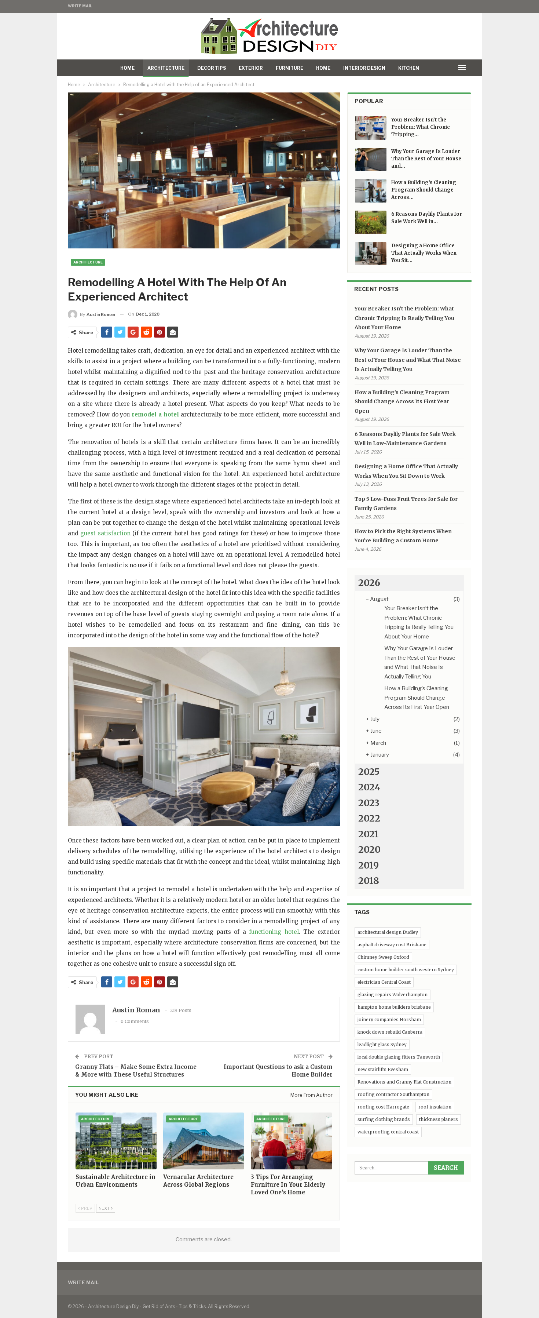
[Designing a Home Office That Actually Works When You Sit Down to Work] (370, 254)
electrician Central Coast (384, 982)
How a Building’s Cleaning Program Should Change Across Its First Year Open (402, 401)
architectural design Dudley (388, 932)
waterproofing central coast (388, 1132)
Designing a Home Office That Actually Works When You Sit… (423, 253)
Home (127, 68)
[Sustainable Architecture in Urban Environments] (116, 1141)
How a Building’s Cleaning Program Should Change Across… (423, 189)
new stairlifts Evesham (383, 1069)
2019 (368, 865)
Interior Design (364, 68)
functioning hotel (273, 931)
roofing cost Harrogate (383, 1107)
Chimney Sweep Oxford (383, 957)
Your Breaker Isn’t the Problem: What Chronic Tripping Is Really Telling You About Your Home (404, 318)
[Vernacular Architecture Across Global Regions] (203, 1141)
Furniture (289, 68)
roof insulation (434, 1107)
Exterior (251, 68)
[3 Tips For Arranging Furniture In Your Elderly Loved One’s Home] (291, 1141)
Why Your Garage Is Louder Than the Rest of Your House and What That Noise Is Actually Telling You (408, 359)
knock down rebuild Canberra (390, 1032)
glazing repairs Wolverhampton (393, 994)
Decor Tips (211, 68)
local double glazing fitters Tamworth (399, 1057)
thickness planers (438, 1119)
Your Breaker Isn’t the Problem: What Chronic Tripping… (420, 127)
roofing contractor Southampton (393, 1094)
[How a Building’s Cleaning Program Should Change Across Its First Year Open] (370, 191)
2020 (369, 849)
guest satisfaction (105, 533)
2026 (369, 583)
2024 (369, 787)
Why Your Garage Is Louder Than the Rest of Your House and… (426, 158)
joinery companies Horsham (389, 1019)
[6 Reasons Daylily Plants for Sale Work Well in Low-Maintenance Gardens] (370, 222)
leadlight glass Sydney (382, 1044)
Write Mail (80, 6)
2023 (369, 803)
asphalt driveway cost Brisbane (392, 944)
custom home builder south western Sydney (406, 969)
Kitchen (408, 68)
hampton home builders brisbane (394, 1007)
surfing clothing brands (384, 1119)
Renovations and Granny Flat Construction (404, 1082)
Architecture (165, 68)
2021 (368, 834)
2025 (369, 772)
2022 (369, 818)
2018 (368, 880)
